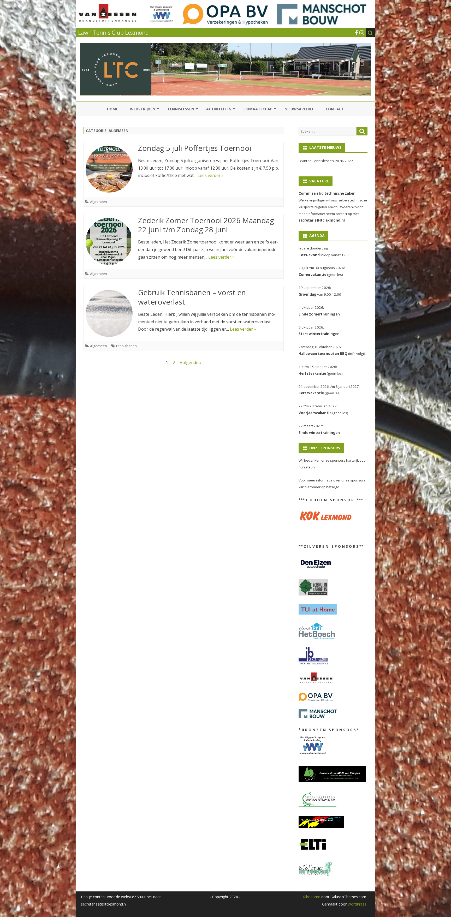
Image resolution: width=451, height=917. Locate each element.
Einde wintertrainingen (319, 432)
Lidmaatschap (258, 108)
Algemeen (98, 201)
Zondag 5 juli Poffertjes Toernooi (194, 148)
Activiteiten (219, 108)
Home (112, 108)
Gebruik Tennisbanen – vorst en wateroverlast (192, 297)
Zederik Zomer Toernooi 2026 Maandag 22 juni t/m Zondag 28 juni (206, 225)
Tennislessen (180, 108)
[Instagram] (361, 32)
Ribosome (311, 896)
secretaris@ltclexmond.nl (322, 220)
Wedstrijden (142, 108)
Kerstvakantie (311, 393)
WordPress (356, 904)
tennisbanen (126, 345)
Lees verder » (211, 175)
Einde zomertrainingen (319, 314)
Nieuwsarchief (299, 108)
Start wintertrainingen (319, 333)
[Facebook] (356, 32)
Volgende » (190, 362)
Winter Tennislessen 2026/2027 (326, 160)
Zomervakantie (312, 274)
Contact (335, 108)
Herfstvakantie (312, 373)
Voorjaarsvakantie (315, 412)
